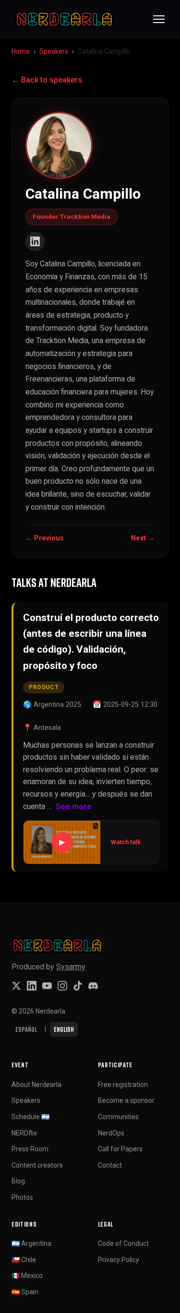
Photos (22, 1197)
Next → (143, 538)
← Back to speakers (47, 79)
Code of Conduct (123, 1243)
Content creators (37, 1165)
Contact (110, 1165)
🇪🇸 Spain (25, 1292)
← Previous (44, 538)
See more (74, 806)
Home (21, 51)
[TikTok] (78, 986)
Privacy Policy (118, 1260)
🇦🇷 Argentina (31, 1243)
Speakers (53, 51)
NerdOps (111, 1133)
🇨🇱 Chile (24, 1260)
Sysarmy (70, 966)
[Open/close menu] (158, 19)
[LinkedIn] (35, 241)
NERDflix (24, 1133)
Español (26, 1029)
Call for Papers (120, 1149)
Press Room (30, 1149)
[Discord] (93, 986)
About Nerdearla (36, 1084)
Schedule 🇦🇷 (30, 1117)
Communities (118, 1117)
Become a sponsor (126, 1100)
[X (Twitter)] (16, 986)
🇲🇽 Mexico (27, 1275)
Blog (18, 1181)
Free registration (123, 1084)
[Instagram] (62, 986)
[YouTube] (47, 986)
